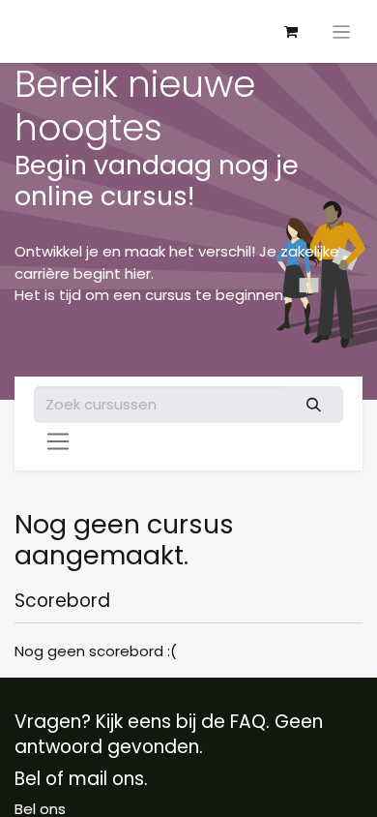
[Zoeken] (314, 405)
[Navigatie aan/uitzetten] (341, 31)
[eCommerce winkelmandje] (291, 32)
